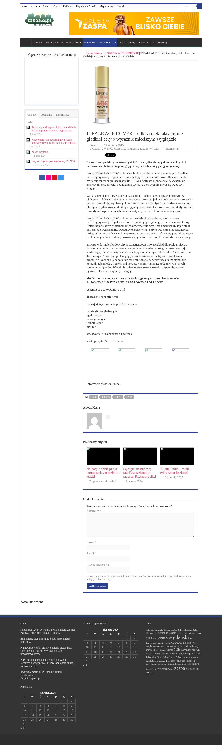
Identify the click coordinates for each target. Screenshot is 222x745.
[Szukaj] (199, 6)
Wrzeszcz (162, 668)
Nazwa (91, 542)
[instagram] (178, 6)
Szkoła (149, 661)
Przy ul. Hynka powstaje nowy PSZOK (53, 161)
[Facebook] (168, 6)
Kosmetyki (189, 642)
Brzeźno (188, 630)
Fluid (94, 397)
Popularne (46, 114)
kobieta (105, 397)
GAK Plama (151, 638)
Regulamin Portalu (86, 6)
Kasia (93, 145)
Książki (156, 646)
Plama (170, 650)
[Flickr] (171, 6)
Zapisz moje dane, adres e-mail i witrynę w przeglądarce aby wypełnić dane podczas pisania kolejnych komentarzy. (139, 577)
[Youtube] (175, 6)
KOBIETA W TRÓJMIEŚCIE (99, 42)
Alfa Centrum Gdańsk (168, 630)
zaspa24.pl (192, 668)
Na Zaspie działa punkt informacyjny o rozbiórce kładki (103, 472)
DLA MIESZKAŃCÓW (67, 42)
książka (149, 646)
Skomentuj (172, 148)
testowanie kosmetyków (177, 664)
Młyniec (150, 649)
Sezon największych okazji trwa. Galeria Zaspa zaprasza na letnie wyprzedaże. (54, 129)
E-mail (91, 553)
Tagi (29, 121)
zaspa (129, 397)
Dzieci (191, 633)
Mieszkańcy (192, 646)
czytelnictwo (182, 633)
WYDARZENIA (41, 42)
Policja (178, 649)
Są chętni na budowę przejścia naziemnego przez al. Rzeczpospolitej (139, 472)
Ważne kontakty (127, 42)
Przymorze (189, 649)
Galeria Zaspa (164, 637)
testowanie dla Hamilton (183, 660)
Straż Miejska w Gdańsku (171, 657)
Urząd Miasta (151, 669)
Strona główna (26, 42)
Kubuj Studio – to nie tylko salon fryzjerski (174, 470)
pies (157, 650)
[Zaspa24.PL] (39, 19)
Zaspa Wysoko (40, 151)
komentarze (62, 114)
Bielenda (181, 630)
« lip (22, 728)
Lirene (118, 397)
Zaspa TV (144, 42)
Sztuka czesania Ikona (161, 661)
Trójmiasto (193, 663)
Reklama (68, 6)
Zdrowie (149, 673)
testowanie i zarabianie (157, 664)
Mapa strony (106, 6)
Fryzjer (197, 633)
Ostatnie (31, 114)
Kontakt (121, 6)
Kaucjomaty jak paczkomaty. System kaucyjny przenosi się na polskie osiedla (53, 141)
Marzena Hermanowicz (175, 646)
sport (190, 654)
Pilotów (163, 650)
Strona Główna (94, 53)
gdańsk (180, 637)
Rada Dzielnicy (159, 42)
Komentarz (94, 510)
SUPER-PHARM (192, 658)
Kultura (162, 646)
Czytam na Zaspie (166, 632)
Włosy (171, 669)
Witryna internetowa (98, 564)
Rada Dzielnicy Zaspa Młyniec (171, 653)
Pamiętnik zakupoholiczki (143, 148)
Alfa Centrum (152, 630)
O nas (56, 6)
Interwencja (165, 643)
